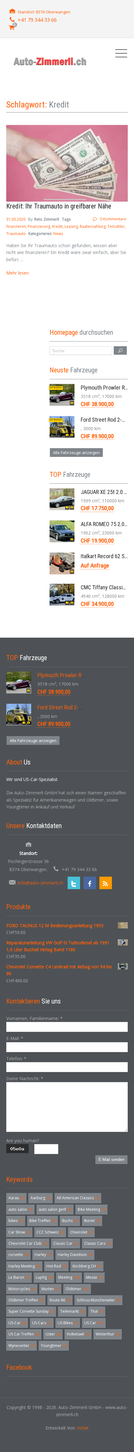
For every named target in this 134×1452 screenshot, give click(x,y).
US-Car (17, 1322)
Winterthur (108, 1334)
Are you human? (22, 1140)
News (58, 233)
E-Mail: (14, 1038)
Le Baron (19, 1277)
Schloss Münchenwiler (98, 1300)
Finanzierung (39, 226)
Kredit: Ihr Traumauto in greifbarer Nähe (58, 206)
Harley (43, 1254)
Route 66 (60, 1300)
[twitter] (74, 883)
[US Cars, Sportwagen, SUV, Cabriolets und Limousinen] (50, 61)
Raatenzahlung (93, 226)
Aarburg (40, 1197)
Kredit (57, 226)
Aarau (16, 1197)
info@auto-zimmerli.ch (40, 883)
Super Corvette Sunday (31, 1311)
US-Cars (41, 1322)
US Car (93, 1322)
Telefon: (16, 1058)
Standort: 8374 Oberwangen (43, 12)
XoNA (83, 1428)
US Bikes (68, 1322)
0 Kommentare (113, 219)
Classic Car (65, 1243)
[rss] (105, 883)
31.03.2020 (16, 219)
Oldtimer (77, 1288)
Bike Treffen (42, 1220)
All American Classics (78, 1197)
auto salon (20, 1209)
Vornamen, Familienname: (34, 1018)
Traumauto (16, 233)
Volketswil (78, 1334)
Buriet (92, 1220)
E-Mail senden (111, 1159)
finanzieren (16, 226)
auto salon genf (55, 1209)
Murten (50, 1288)
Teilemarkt (72, 1311)
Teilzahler (116, 226)
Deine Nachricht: (24, 1078)
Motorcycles (21, 1288)
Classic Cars (97, 1243)
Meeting (69, 1277)
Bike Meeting (91, 1209)
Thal (96, 1311)
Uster (52, 1334)
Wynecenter (21, 1345)
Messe (94, 1277)
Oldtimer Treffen (25, 1300)
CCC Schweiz (50, 1232)
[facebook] (90, 883)
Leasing (71, 226)
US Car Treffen (23, 1334)
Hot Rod (56, 1266)
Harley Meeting (24, 1266)
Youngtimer (54, 1345)
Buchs (70, 1220)
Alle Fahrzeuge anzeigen (76, 452)
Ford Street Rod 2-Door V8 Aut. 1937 (78, 707)
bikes (15, 1220)
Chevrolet (81, 1232)
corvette (18, 1254)
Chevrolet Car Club (27, 1243)
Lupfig (44, 1277)
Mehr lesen (17, 273)
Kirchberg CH (87, 1266)
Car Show (19, 1232)
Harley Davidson (75, 1254)
